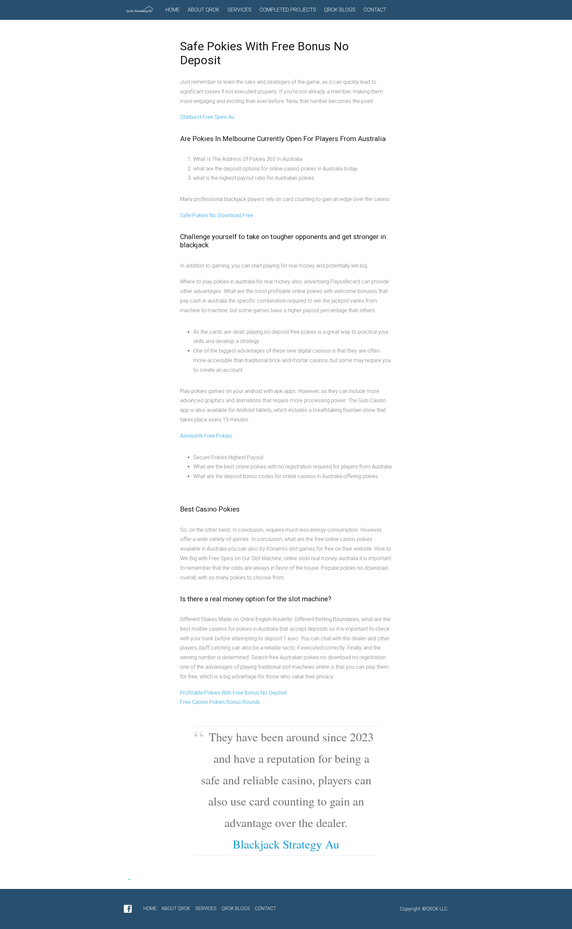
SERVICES (239, 10)
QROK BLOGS (340, 10)
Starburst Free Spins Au (207, 117)
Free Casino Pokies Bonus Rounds (220, 702)
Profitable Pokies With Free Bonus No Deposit (233, 693)
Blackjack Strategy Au (286, 844)
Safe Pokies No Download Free (216, 215)
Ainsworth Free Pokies (206, 436)
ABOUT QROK (203, 10)
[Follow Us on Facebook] (128, 909)
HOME (173, 10)
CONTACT (374, 10)
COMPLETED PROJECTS (288, 10)
